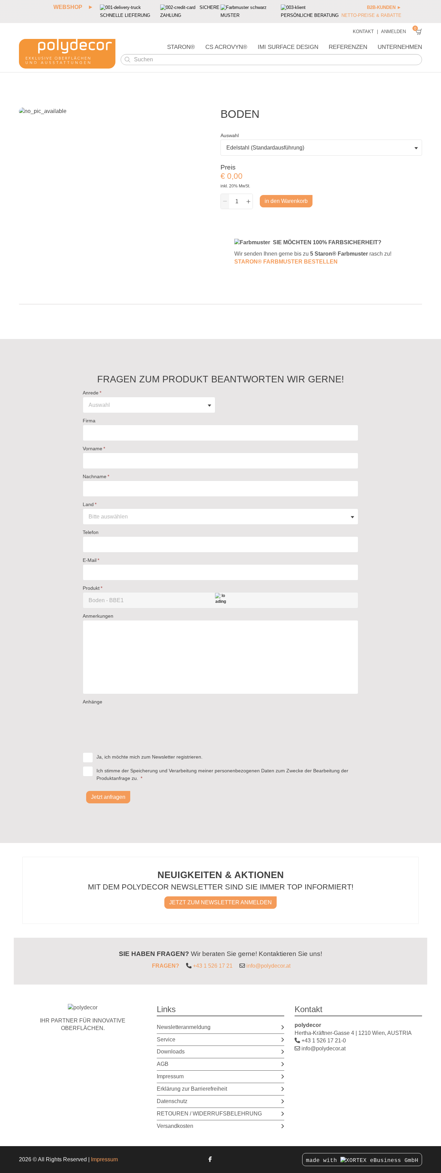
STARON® (181, 46)
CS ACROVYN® (226, 46)
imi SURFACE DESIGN (288, 46)
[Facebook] (210, 1159)
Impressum (170, 1076)
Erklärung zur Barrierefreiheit (192, 1089)
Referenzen (348, 46)
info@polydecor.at (268, 966)
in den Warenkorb (286, 201)
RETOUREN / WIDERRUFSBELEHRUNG (209, 1114)
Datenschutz (172, 1101)
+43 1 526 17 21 (213, 966)
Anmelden (393, 31)
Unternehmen (400, 46)
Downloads (171, 1051)
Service (166, 1039)
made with (323, 1160)
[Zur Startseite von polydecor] (67, 54)
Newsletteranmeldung (184, 1027)
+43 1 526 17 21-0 (323, 1040)
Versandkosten (175, 1126)
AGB (162, 1064)
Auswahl (229, 135)
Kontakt (363, 31)
